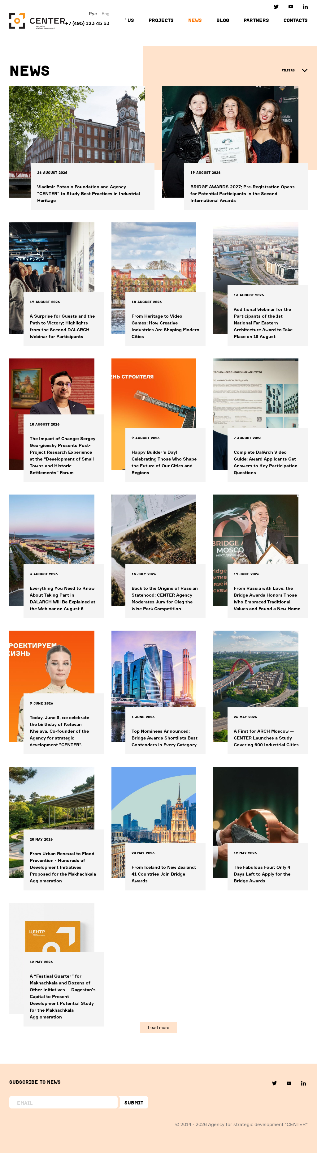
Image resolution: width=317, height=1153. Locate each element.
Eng (106, 13)
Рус (93, 13)
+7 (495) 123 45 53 (87, 23)
